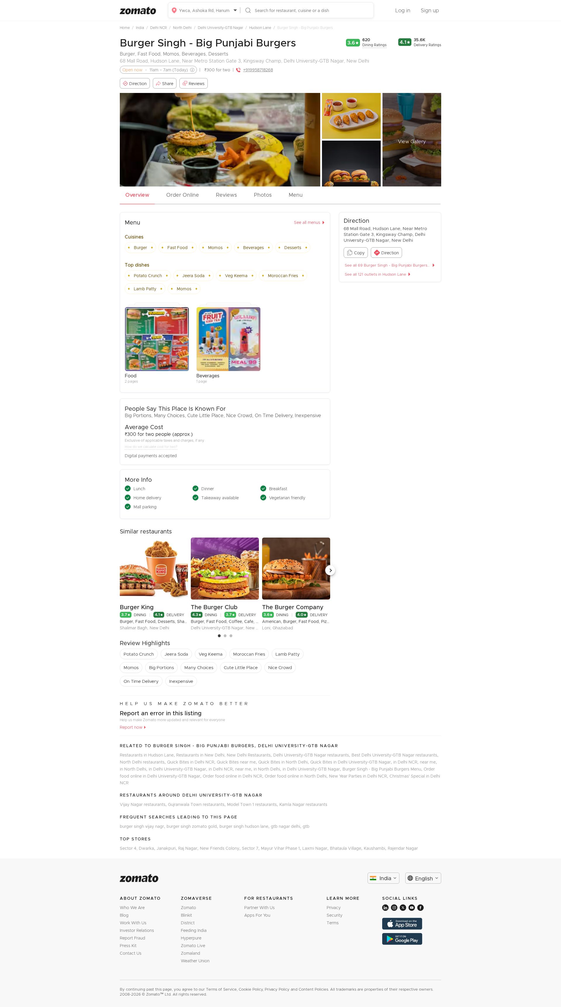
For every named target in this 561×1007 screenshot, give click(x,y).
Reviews (226, 194)
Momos (171, 54)
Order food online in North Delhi (297, 776)
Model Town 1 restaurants (253, 804)
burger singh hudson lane (245, 826)
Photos (263, 194)
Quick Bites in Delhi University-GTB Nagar (351, 762)
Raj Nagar (189, 848)
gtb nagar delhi (287, 826)
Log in (402, 10)
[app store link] (411, 924)
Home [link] (127, 27)
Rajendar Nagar (403, 848)
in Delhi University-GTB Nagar (179, 769)
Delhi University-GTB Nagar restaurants (312, 755)
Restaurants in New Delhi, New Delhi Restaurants (224, 755)
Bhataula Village (347, 848)
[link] (127, 27)
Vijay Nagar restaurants (144, 804)
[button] (330, 570)
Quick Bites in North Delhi (284, 762)
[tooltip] (191, 70)
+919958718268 (258, 69)
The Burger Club (214, 607)
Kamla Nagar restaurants (303, 804)
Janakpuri (167, 848)
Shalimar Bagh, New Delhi (144, 628)
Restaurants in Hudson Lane (148, 755)
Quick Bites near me (237, 762)
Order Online (182, 194)
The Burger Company (292, 607)
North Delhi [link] (184, 27)
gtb (306, 826)
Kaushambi (376, 848)
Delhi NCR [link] (160, 27)
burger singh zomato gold (193, 826)
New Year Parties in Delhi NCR (359, 776)
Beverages (194, 54)
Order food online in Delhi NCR (234, 776)
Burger (127, 54)
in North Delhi (134, 769)
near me (428, 762)
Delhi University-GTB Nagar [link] (222, 27)
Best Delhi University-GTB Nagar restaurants (395, 755)
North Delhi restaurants (143, 762)
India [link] (142, 27)
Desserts (218, 54)
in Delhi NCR (406, 762)
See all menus (307, 222)
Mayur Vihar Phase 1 (281, 848)
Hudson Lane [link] (262, 27)
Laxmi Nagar (316, 848)
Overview (137, 194)
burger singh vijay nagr (143, 826)
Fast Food (149, 54)
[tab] (137, 196)
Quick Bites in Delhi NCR (192, 762)
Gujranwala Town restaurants (197, 804)
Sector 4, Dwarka (138, 848)
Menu (296, 194)
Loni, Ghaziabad (277, 628)
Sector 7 (251, 848)
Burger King (137, 607)
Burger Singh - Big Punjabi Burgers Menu (383, 769)
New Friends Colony (221, 848)
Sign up (430, 10)
